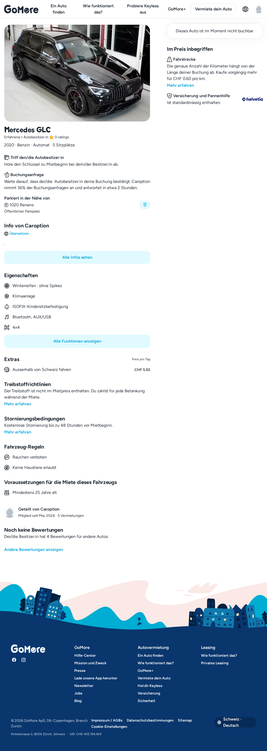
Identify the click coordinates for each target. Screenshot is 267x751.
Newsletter (83, 686)
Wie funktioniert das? (98, 9)
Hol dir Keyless (150, 686)
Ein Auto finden (58, 9)
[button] (77, 204)
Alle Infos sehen (77, 257)
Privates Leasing (214, 663)
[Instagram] (23, 660)
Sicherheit (146, 701)
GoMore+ (177, 9)
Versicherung (149, 693)
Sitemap (185, 720)
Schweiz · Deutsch (232, 722)
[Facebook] (14, 660)
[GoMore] (21, 9)
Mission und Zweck (90, 663)
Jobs (78, 693)
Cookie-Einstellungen (109, 726)
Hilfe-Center (85, 655)
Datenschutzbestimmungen (150, 720)
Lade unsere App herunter (95, 678)
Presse (80, 670)
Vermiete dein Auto (213, 9)
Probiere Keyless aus (143, 9)
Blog (78, 701)
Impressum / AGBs (107, 720)
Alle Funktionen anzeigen (77, 341)
